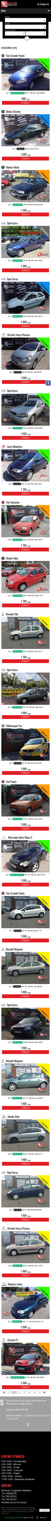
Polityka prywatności (11, 1441)
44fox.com (43, 1518)
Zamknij (44, 1510)
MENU (3, 11)
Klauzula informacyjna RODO (16, 1447)
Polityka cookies (9, 1444)
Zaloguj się (44, 4)
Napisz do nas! (19, 1518)
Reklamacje (7, 1450)
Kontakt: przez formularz (14, 1502)
